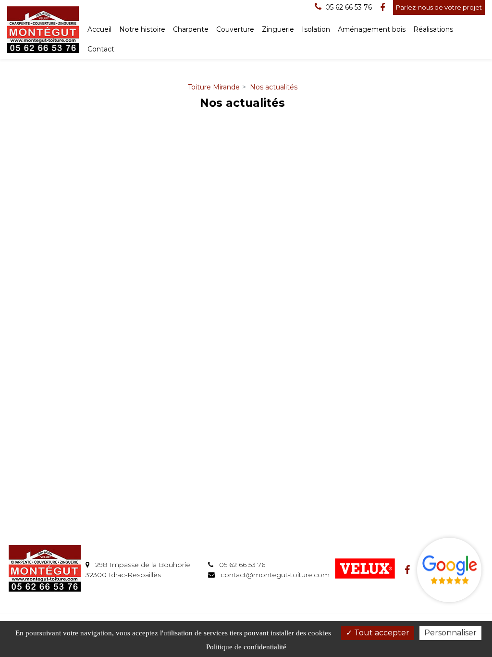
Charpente (191, 29)
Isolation (316, 29)
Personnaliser (450, 632)
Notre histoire (142, 29)
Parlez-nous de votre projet (439, 7)
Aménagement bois (372, 29)
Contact (100, 49)
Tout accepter (380, 632)
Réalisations (433, 29)
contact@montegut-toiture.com (274, 574)
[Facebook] (382, 7)
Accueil (99, 29)
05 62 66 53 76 (241, 564)
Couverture (235, 29)
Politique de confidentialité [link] (246, 647)
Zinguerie (278, 29)
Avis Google (449, 570)
